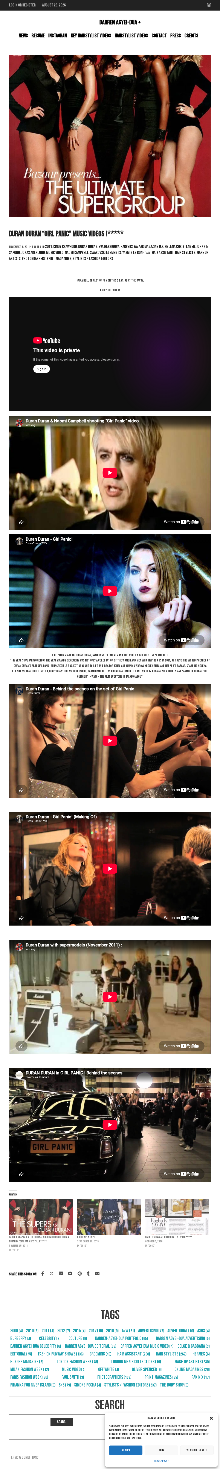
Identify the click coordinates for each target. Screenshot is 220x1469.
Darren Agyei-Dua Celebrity (35, 1346)
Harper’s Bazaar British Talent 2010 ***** (168, 1237)
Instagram (57, 36)
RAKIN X (200, 1377)
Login (13, 5)
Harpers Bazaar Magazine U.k (142, 246)
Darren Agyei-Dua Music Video (147, 1346)
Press (175, 36)
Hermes (201, 1354)
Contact (159, 36)
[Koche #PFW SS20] (109, 1217)
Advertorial (180, 1331)
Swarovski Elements (105, 252)
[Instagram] (209, 5)
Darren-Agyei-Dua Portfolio (121, 1338)
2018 (112, 1331)
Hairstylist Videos (131, 36)
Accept (126, 1450)
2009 (16, 1331)
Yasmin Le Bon (132, 252)
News (23, 36)
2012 (63, 1331)
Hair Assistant (163, 252)
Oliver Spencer (147, 1369)
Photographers (34, 258)
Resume (38, 36)
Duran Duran (87, 246)
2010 (32, 1331)
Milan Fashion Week (29, 1369)
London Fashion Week (77, 1362)
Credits (191, 36)
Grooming (100, 1354)
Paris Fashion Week (29, 1377)
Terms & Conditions (23, 1457)
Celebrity (49, 1338)
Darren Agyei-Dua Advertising (183, 1338)
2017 (96, 1331)
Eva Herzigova (109, 246)
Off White (108, 1369)
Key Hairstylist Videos (91, 36)
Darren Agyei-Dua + (120, 22)
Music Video (55, 252)
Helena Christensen (180, 246)
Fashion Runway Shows (61, 1354)
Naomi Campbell (77, 252)
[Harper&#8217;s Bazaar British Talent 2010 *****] (177, 1217)
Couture (78, 1338)
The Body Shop (174, 1385)
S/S (65, 1385)
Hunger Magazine (26, 1362)
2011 (48, 246)
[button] (211, 1418)
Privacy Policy (161, 1461)
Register (29, 5)
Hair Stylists (185, 252)
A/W (128, 1331)
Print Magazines (59, 258)
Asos (203, 1331)
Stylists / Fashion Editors (93, 258)
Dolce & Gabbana (193, 1346)
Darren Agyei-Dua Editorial (90, 1346)
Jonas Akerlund (33, 252)
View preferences (196, 1450)
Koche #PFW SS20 (86, 1237)
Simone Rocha (87, 1385)
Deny (161, 1450)
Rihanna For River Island (32, 1385)
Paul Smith (72, 1377)
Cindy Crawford (65, 246)
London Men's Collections (136, 1362)
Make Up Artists (192, 1362)
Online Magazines (192, 1369)
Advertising (151, 1331)
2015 (79, 1331)
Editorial (21, 1354)
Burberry (20, 1338)
